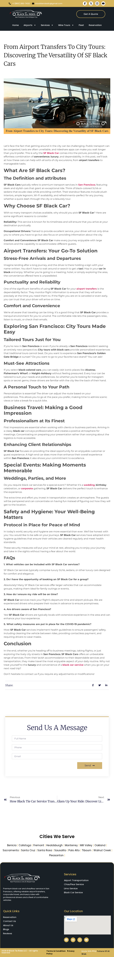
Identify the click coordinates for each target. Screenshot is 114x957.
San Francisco (86, 184)
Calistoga (25, 845)
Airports (28, 25)
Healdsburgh (54, 845)
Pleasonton (56, 855)
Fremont (38, 845)
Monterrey (71, 845)
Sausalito (60, 850)
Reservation (95, 25)
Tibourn (86, 850)
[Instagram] (97, 3)
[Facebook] (66, 939)
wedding (89, 485)
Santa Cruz (28, 850)
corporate (27, 488)
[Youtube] (103, 3)
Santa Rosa (44, 850)
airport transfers (86, 288)
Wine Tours (64, 25)
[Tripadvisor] (73, 939)
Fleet (81, 25)
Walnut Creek (102, 850)
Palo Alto (74, 850)
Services (45, 25)
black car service (72, 664)
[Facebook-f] (85, 3)
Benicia (11, 845)
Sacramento (11, 850)
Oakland (100, 845)
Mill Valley (86, 845)
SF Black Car (51, 153)
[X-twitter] (91, 3)
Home (15, 25)
